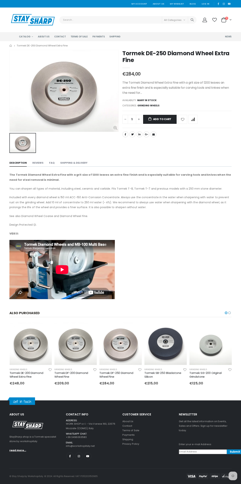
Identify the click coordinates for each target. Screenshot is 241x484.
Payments (128, 435)
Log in (205, 3)
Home (10, 45)
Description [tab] (18, 163)
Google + (146, 134)
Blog (193, 3)
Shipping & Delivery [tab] (74, 163)
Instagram (79, 456)
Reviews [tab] (37, 163)
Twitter (132, 134)
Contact (127, 426)
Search (192, 20)
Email (153, 134)
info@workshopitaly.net (80, 446)
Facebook (125, 134)
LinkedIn (140, 134)
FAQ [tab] (52, 163)
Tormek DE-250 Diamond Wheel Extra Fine (176, 56)
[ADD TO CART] (45, 328)
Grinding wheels (148, 105)
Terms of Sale (130, 430)
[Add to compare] (193, 119)
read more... (17, 450)
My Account (139, 3)
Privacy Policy (130, 444)
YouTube (88, 456)
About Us (158, 3)
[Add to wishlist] (182, 119)
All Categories (173, 20)
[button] (226, 313)
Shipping (127, 439)
